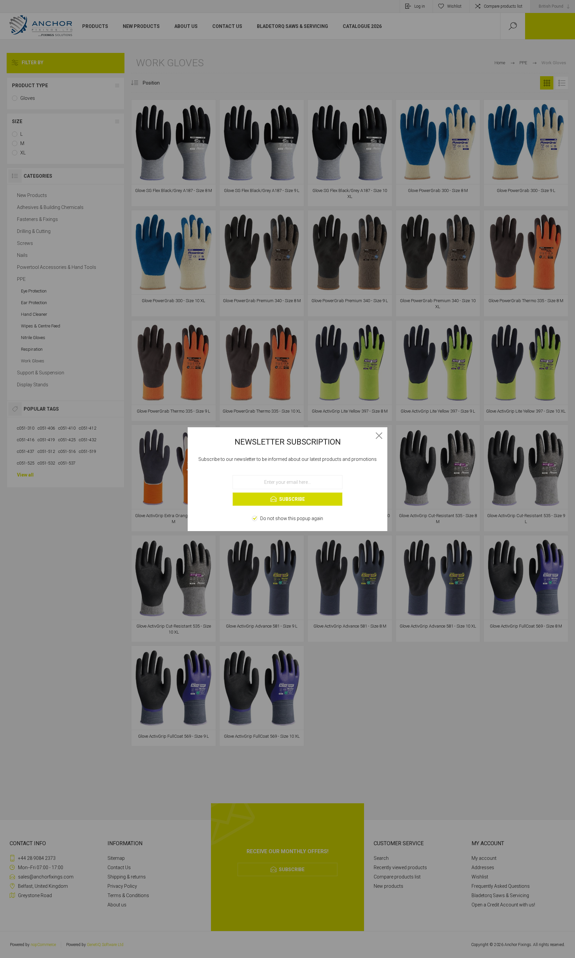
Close (379, 435)
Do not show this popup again (291, 518)
